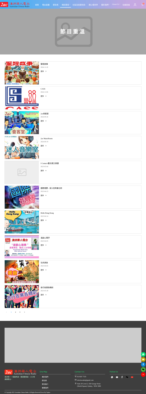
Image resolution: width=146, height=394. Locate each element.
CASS (43, 89)
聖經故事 (44, 64)
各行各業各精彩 (47, 287)
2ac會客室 (45, 114)
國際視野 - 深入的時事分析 (51, 188)
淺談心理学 (45, 238)
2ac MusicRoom (46, 138)
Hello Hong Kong (47, 213)
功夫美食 (44, 263)
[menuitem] (36, 5)
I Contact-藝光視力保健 (50, 163)
